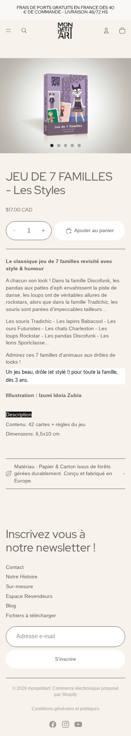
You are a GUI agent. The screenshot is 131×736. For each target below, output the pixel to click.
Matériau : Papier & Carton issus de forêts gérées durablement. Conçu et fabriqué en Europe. (63, 474)
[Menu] (8, 30)
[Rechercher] (24, 31)
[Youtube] (78, 724)
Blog (11, 605)
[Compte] (106, 31)
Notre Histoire (21, 577)
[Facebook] (52, 724)
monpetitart (39, 688)
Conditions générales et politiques (65, 708)
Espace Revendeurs (29, 596)
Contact (15, 567)
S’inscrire (65, 659)
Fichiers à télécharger (31, 615)
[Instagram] (65, 724)
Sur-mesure (19, 586)
